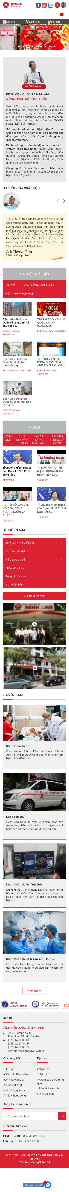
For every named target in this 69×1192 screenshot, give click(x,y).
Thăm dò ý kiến (14, 568)
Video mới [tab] (8, 438)
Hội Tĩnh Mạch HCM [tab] (19, 293)
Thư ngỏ (9, 1069)
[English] (63, 4)
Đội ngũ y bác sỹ (14, 1079)
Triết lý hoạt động (15, 1095)
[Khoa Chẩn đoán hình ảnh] (34, 861)
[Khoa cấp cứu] (34, 791)
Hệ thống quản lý (14, 1090)
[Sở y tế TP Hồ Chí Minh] (14, 1004)
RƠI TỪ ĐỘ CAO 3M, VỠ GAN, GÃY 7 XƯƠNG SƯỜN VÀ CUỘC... (16, 510)
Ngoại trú (44, 1069)
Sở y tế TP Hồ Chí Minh (19, 542)
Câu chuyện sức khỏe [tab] (22, 440)
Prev (58, 201)
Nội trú (42, 1074)
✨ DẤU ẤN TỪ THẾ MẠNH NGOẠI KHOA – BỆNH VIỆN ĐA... (51, 471)
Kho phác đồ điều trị (17, 551)
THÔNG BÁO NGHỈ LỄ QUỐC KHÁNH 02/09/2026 (51, 322)
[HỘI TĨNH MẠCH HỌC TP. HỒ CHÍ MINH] (45, 1004)
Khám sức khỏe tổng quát (50, 1081)
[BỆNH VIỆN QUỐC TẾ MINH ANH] (12, 4)
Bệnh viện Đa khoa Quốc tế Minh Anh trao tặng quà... (15, 362)
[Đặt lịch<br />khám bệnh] (4, 21)
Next (63, 201)
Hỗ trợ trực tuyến (15, 559)
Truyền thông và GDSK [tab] (57, 440)
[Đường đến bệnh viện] (27, 21)
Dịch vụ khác (46, 1093)
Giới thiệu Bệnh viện (16, 1074)
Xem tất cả (34, 990)
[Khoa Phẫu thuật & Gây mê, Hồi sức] (34, 932)
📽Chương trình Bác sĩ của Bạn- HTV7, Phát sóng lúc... (17, 471)
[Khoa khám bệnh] (34, 722)
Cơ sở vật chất (13, 1085)
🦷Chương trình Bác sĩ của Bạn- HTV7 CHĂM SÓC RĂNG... (51, 508)
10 (54, 46)
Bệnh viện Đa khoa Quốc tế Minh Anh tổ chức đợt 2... (16, 322)
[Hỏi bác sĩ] (49, 21)
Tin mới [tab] (10, 284)
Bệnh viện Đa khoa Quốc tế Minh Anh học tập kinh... (17, 402)
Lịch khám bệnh (14, 584)
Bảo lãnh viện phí (48, 1088)
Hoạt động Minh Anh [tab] (37, 284)
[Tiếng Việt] (57, 4)
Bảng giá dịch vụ (15, 576)
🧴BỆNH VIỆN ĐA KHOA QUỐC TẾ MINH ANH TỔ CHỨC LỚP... (51, 362)
